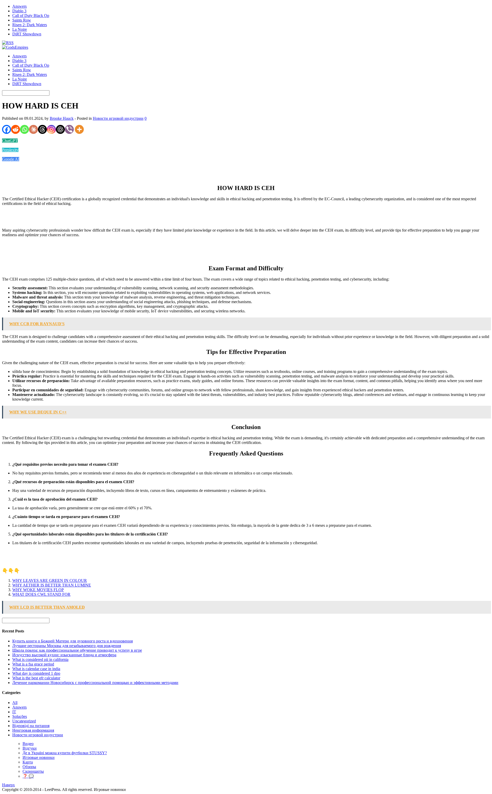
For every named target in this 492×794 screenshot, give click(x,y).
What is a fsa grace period (33, 664)
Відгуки (30, 748)
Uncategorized (24, 721)
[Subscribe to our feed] (8, 43)
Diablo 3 (19, 11)
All (14, 702)
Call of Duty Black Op (30, 15)
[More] (79, 129)
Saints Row (21, 20)
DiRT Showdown (26, 34)
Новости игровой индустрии (118, 118)
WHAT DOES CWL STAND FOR (41, 594)
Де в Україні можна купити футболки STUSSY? (65, 753)
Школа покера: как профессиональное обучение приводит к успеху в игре (77, 650)
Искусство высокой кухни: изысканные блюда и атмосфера (64, 655)
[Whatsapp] (24, 129)
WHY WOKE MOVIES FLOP (38, 590)
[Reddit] (15, 129)
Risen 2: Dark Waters (29, 25)
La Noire (19, 29)
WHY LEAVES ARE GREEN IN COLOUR (49, 580)
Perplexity (10, 150)
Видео (28, 743)
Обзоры (29, 767)
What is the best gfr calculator (36, 678)
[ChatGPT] (60, 129)
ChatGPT (10, 140)
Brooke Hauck (62, 118)
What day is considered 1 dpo (36, 673)
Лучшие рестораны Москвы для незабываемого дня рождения (66, 645)
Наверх (8, 785)
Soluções (19, 716)
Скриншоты (33, 771)
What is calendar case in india (36, 669)
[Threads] (42, 129)
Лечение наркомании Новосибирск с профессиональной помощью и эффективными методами (95, 682)
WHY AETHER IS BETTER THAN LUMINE (51, 585)
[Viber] (69, 129)
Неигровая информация (33, 730)
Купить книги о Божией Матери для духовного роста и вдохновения (72, 641)
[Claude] (33, 129)
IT (14, 712)
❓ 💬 (28, 776)
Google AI (10, 159)
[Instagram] (51, 129)
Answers (19, 6)
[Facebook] (6, 129)
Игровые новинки (39, 757)
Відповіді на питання (30, 725)
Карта (28, 762)
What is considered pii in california (40, 659)
